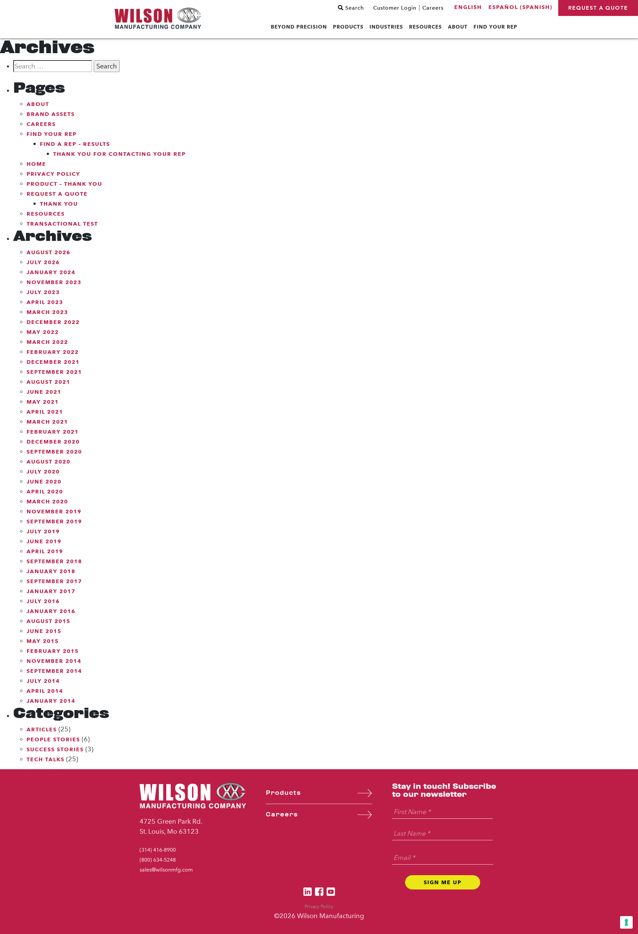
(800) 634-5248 (158, 860)
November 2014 (54, 661)
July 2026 (43, 262)
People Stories (53, 739)
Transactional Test (62, 224)
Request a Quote (598, 8)
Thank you (59, 204)
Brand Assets (51, 114)
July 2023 (43, 292)
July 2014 (43, 681)
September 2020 (54, 452)
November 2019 (54, 511)
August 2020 (48, 462)
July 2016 (43, 601)
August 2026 (48, 252)
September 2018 (54, 561)
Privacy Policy (53, 174)
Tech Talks (45, 759)
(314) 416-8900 (158, 850)
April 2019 (45, 551)
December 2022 (53, 322)
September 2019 (54, 521)
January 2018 (51, 571)
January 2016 (51, 611)
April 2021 (45, 412)
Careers (433, 8)
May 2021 (43, 402)
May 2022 (43, 332)
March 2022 (47, 342)
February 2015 (53, 651)
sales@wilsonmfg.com (166, 870)
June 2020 (44, 481)
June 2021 (44, 392)
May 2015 (43, 641)
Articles (42, 729)
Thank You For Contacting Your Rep (119, 154)
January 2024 (51, 272)
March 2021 (47, 422)
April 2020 (45, 491)
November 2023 (54, 282)
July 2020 (43, 471)
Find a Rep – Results (75, 144)
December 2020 (53, 442)
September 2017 (54, 581)
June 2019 (44, 541)
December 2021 (53, 362)
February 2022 (53, 352)
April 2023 (45, 302)
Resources (46, 214)
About (38, 104)
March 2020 (47, 501)
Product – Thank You (64, 184)
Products (283, 793)
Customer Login (394, 8)
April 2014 (45, 691)
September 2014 (54, 671)
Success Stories (55, 749)
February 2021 (53, 432)
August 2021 (48, 382)
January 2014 (51, 701)
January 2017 (51, 591)
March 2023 (47, 312)
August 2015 (48, 621)
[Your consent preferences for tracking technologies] (626, 922)
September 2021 (54, 372)
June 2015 (44, 631)
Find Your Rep (52, 134)
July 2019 (43, 531)
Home (36, 164)
